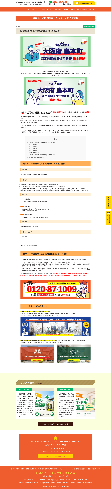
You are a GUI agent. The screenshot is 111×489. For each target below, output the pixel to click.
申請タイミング (37, 152)
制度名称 (35, 144)
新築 (33, 9)
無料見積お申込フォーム (63, 482)
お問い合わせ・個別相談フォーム (55, 456)
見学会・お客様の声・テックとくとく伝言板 (55, 424)
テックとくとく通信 (71, 480)
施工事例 (66, 9)
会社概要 (91, 9)
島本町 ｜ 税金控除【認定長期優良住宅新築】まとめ (43, 155)
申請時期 (35, 150)
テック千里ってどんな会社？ (37, 157)
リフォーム (35, 480)
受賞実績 (53, 482)
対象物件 (35, 146)
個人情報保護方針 (87, 482)
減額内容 (35, 148)
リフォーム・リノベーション (45, 9)
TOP (28, 9)
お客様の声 (61, 480)
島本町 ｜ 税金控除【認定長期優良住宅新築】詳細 (42, 142)
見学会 (73, 9)
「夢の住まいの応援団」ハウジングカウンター (31, 482)
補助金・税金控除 (82, 9)
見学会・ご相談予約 (76, 482)
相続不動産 (58, 9)
